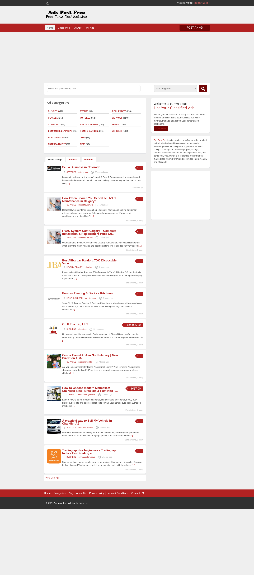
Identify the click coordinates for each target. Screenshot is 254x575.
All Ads (78, 27)
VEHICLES (117, 131)
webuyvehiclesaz (85, 427)
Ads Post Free (160, 140)
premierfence (90, 298)
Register (197, 3)
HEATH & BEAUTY (89, 124)
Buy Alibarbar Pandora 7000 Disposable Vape (89, 262)
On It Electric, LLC (75, 324)
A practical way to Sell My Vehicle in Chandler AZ (87, 422)
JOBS (83, 137)
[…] (68, 183)
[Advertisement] (127, 57)
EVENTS (84, 111)
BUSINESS (53, 111)
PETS (82, 144)
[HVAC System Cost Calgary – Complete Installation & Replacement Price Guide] (54, 243)
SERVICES (117, 118)
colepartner (83, 172)
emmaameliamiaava (86, 457)
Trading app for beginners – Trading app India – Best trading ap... (89, 452)
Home (50, 27)
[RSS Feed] (46, 2)
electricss (82, 329)
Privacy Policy (96, 493)
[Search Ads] (203, 88)
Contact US (137, 493)
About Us (81, 493)
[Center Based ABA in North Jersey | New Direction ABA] (54, 368)
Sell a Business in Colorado (81, 167)
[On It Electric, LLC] (54, 337)
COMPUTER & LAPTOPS (60, 131)
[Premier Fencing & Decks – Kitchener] (54, 306)
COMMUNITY (54, 124)
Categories (64, 27)
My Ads (90, 27)
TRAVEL (116, 124)
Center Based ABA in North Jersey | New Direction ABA (90, 357)
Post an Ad (194, 27)
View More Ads (52, 478)
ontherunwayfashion (86, 395)
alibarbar (88, 267)
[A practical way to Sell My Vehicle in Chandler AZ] (54, 433)
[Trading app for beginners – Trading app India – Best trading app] (54, 463)
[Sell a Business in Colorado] (54, 170)
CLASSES (53, 118)
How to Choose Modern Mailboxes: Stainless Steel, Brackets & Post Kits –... (90, 389)
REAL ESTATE (119, 111)
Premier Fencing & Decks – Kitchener (88, 293)
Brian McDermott (85, 205)
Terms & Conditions (117, 493)
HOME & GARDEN (89, 131)
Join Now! (161, 128)
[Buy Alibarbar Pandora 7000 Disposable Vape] (54, 271)
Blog (70, 493)
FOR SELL (85, 118)
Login (205, 3)
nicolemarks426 (85, 362)
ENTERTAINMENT (57, 144)
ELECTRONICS (55, 137)
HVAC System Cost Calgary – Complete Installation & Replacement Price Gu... (89, 232)
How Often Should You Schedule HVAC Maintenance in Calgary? (89, 200)
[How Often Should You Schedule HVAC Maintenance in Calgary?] (54, 211)
